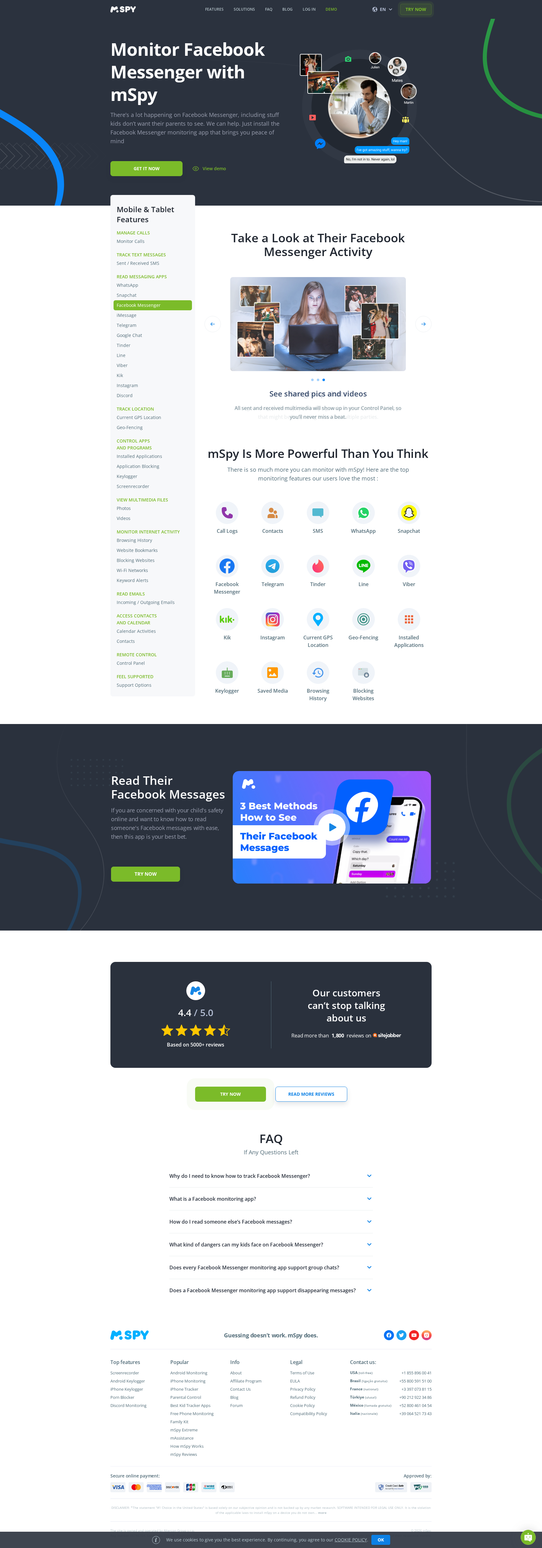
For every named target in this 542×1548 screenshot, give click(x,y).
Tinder (123, 345)
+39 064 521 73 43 (415, 1413)
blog (287, 9)
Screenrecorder (133, 486)
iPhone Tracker (184, 1389)
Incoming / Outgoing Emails (146, 602)
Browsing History (134, 540)
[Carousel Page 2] (318, 380)
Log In (309, 9)
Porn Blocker (122, 1397)
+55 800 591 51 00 (415, 1381)
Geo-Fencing (130, 427)
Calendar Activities (136, 631)
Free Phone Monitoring (192, 1413)
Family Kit (179, 1422)
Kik (120, 375)
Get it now (147, 168)
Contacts (126, 641)
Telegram (126, 325)
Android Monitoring (188, 1373)
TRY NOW (416, 9)
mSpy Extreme (184, 1430)
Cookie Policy (302, 1405)
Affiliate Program (246, 1381)
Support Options (134, 685)
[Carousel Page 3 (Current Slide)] (323, 380)
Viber (122, 365)
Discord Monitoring (128, 1405)
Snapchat (126, 295)
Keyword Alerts (132, 580)
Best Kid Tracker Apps (190, 1405)
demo (331, 9)
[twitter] (401, 1335)
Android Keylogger (127, 1381)
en (383, 9)
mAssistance (182, 1438)
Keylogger (127, 476)
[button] (528, 1537)
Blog (234, 1397)
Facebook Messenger (139, 305)
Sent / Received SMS (138, 263)
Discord (125, 395)
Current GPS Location (139, 417)
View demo (214, 168)
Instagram (127, 385)
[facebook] (389, 1335)
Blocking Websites (136, 560)
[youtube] (414, 1335)
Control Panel (131, 663)
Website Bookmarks (137, 550)
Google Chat (129, 335)
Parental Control (185, 1397)
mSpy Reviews (183, 1454)
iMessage (126, 315)
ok (381, 1540)
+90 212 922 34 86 (415, 1397)
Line (121, 355)
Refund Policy (303, 1397)
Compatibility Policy (308, 1413)
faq (268, 9)
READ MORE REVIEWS (311, 1094)
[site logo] (123, 9)
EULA (295, 1381)
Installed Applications (139, 456)
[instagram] (427, 1335)
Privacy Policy (303, 1389)
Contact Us (240, 1389)
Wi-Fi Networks (132, 570)
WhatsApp (127, 285)
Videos (123, 518)
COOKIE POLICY (351, 1540)
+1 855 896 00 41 (416, 1373)
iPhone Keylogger (126, 1389)
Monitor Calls (131, 241)
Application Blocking (138, 466)
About (236, 1373)
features (214, 9)
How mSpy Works (187, 1446)
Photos (124, 508)
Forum (236, 1405)
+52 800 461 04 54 (415, 1405)
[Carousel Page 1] (312, 380)
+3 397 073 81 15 (416, 1389)
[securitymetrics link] (391, 1487)
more (322, 1512)
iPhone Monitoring (187, 1381)
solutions (244, 9)
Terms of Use (302, 1373)
